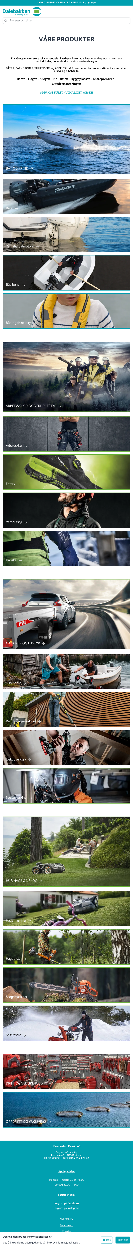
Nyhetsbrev (66, 1219)
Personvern (66, 1225)
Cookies (66, 1231)
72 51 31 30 (54, 1158)
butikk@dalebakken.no (76, 1158)
